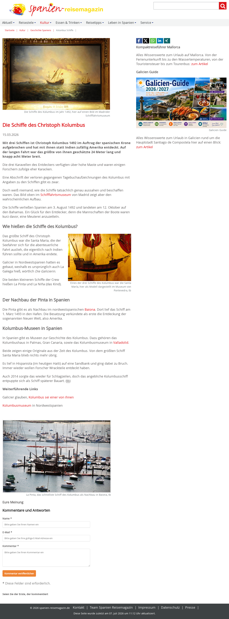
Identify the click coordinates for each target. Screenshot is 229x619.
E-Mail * (7, 532)
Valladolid (120, 342)
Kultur (46, 23)
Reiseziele (28, 23)
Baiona (90, 309)
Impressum (146, 607)
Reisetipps (95, 23)
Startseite (9, 30)
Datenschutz (170, 607)
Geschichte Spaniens (40, 30)
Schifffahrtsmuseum (55, 195)
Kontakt (78, 607)
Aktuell (9, 23)
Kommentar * (11, 546)
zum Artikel (199, 64)
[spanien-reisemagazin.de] (57, 9)
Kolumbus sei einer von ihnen (51, 397)
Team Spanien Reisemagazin (111, 607)
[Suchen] (222, 5)
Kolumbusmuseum (17, 405)
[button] (139, 40)
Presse (190, 607)
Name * (7, 518)
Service (147, 23)
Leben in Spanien (122, 23)
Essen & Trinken (69, 23)
